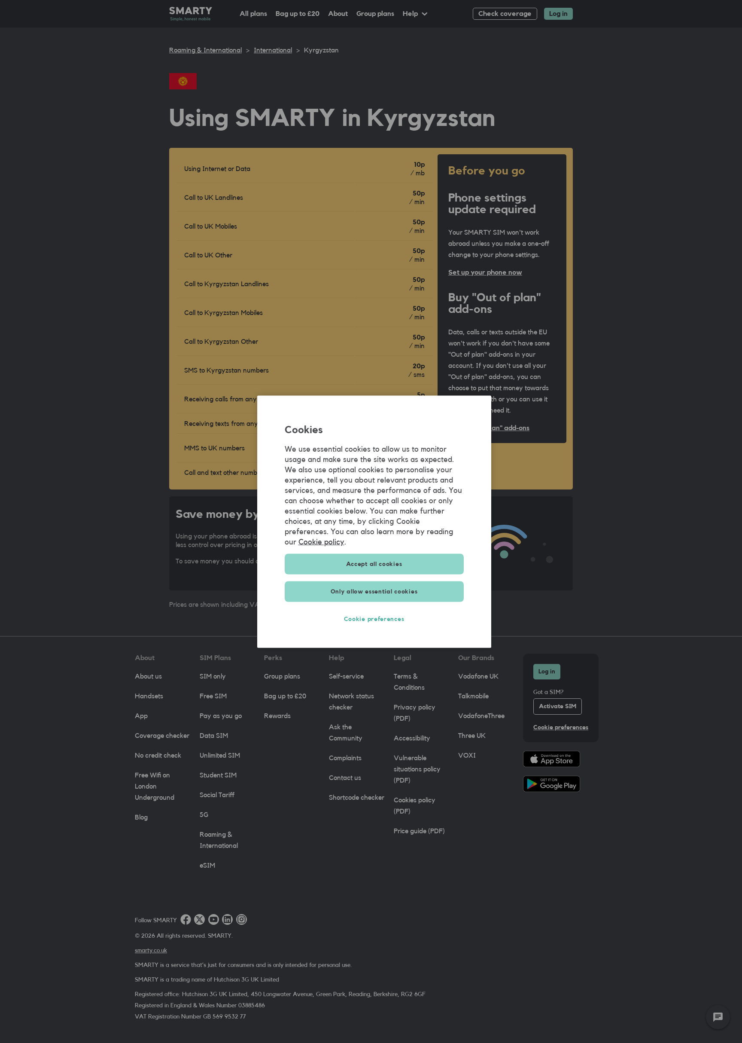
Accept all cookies (374, 564)
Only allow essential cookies (374, 591)
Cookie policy (321, 541)
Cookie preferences (374, 619)
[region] (374, 521)
